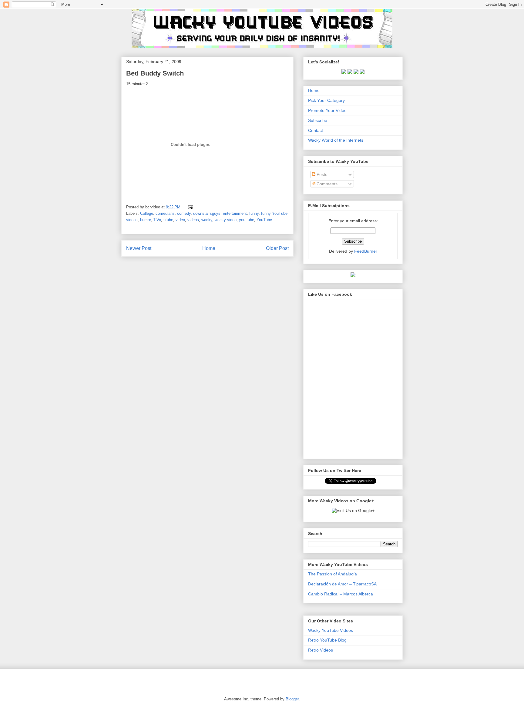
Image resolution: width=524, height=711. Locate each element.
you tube (246, 219)
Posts (321, 174)
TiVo (157, 219)
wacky (206, 219)
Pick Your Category (326, 100)
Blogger (292, 699)
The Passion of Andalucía (332, 573)
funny (254, 213)
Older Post (277, 248)
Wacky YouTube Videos (330, 630)
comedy (184, 213)
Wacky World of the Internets (335, 140)
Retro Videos (320, 650)
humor (145, 219)
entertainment (235, 213)
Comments (326, 183)
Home (208, 248)
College (146, 213)
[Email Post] (189, 207)
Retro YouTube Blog (327, 640)
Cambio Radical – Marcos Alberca (340, 593)
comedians (165, 213)
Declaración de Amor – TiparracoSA (342, 583)
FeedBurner (365, 251)
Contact (315, 130)
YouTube (264, 219)
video (180, 219)
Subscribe (317, 120)
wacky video (226, 219)
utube (168, 219)
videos (193, 219)
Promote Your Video (327, 110)
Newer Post (138, 248)
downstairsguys (206, 213)
